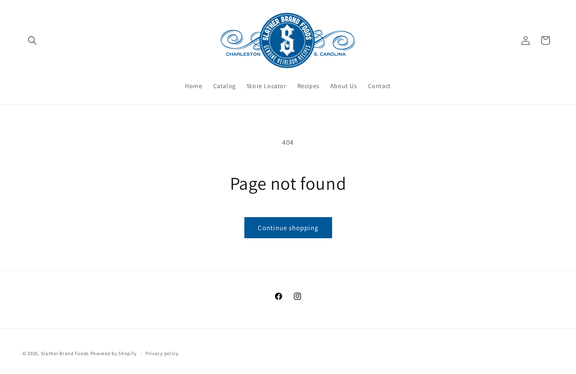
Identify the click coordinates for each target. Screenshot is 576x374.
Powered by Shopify (113, 353)
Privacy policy (162, 353)
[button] (32, 40)
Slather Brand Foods (65, 353)
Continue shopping (288, 227)
